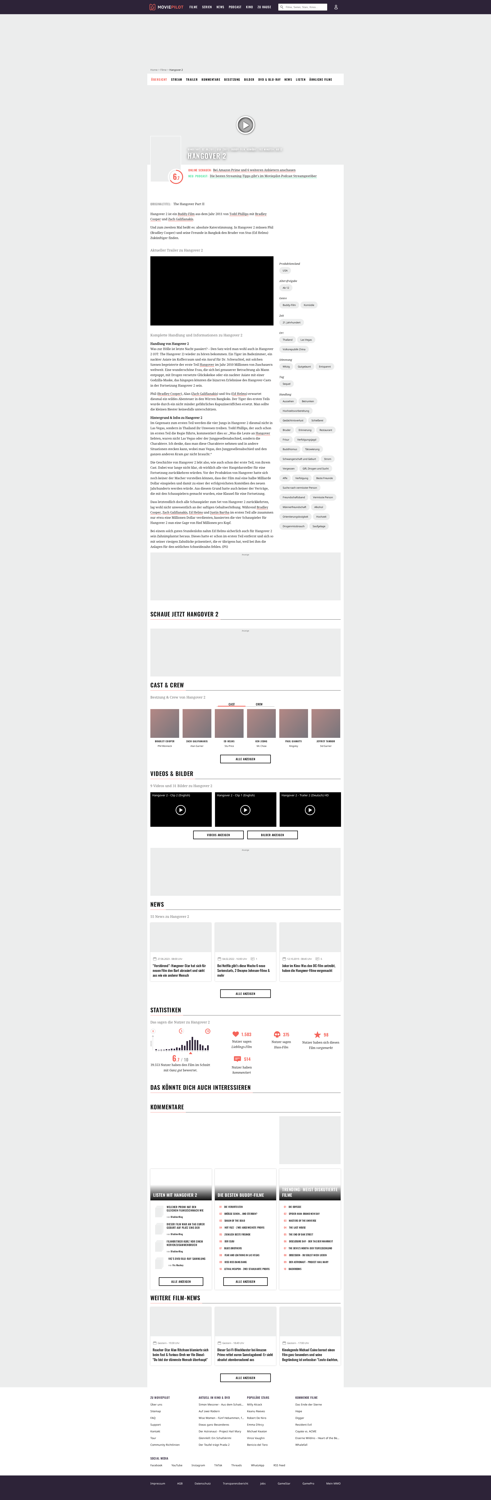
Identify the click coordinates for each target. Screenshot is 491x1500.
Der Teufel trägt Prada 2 (214, 1445)
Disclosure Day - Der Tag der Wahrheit (311, 1241)
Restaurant (326, 430)
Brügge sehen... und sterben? (240, 1214)
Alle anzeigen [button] (245, 759)
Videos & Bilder (171, 773)
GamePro (308, 1483)
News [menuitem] (220, 7)
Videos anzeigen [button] (218, 835)
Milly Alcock (254, 1404)
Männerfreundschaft (294, 507)
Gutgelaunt (304, 366)
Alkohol (318, 507)
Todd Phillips (239, 214)
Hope (298, 1411)
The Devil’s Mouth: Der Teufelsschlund (310, 1248)
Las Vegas (306, 339)
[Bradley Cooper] (164, 723)
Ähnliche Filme (320, 79)
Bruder (287, 430)
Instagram (198, 1465)
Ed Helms (239, 394)
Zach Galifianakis (180, 219)
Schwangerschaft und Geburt (299, 459)
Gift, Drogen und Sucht (316, 468)
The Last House (297, 1227)
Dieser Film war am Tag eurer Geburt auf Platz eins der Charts (186, 1227)
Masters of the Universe (302, 1220)
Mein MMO (333, 1483)
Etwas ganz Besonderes (214, 1424)
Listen (301, 79)
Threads (236, 1465)
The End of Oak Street (301, 1234)
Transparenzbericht (235, 1483)
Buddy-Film (289, 305)
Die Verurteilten (233, 1207)
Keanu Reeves (256, 1411)
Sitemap (155, 1411)
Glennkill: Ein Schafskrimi (215, 1438)
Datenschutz (203, 1483)
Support (155, 1424)
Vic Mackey (177, 1265)
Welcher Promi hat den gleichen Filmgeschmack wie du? (185, 1210)
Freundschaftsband (294, 497)
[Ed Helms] (229, 723)
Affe (285, 478)
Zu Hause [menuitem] (264, 7)
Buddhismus (290, 449)
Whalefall (301, 1445)
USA (285, 270)
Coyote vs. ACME (305, 1431)
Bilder (249, 79)
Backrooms (295, 1269)
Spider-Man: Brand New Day (304, 1214)
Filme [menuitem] (193, 7)
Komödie (309, 305)
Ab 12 (286, 287)
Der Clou (229, 1241)
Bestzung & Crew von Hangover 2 (177, 697)
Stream (176, 79)
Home (153, 70)
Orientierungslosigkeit (295, 516)
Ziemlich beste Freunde (237, 1234)
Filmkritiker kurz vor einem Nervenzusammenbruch (185, 1243)
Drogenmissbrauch (294, 526)
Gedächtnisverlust (293, 420)
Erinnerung (305, 430)
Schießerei (317, 420)
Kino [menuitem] (249, 7)
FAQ (153, 1418)
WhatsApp (257, 1465)
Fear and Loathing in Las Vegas (242, 1255)
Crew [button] (259, 704)
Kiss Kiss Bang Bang (236, 1262)
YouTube (176, 1465)
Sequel (286, 383)
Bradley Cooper (169, 394)
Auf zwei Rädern (209, 1411)
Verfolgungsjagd (306, 439)
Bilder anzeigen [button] (272, 835)
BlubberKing (177, 1216)
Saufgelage (319, 526)
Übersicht (159, 79)
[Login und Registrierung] (336, 7)
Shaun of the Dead (234, 1220)
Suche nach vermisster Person (300, 487)
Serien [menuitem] (207, 7)
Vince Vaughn (256, 1438)
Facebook (156, 1465)
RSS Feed (279, 1465)
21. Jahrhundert (292, 322)
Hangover (207, 364)
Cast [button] (232, 704)
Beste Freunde (324, 478)
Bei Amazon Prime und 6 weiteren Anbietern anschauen (254, 170)
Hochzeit (321, 516)
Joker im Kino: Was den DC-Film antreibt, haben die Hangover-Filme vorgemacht (308, 968)
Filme (163, 70)
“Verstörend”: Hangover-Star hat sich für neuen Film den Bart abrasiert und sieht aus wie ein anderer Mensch (179, 970)
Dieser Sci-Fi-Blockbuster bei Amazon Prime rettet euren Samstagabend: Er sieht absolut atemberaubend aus (245, 1354)
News (288, 79)
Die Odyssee (295, 1207)
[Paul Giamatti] (293, 723)
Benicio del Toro (257, 1445)
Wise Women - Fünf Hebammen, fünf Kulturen (221, 1418)
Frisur (286, 439)
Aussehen (288, 401)
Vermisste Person (323, 497)
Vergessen (289, 468)
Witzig (286, 366)
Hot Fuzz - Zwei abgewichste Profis (244, 1227)
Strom (327, 459)
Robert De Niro (256, 1418)
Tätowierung (312, 449)
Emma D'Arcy (255, 1424)
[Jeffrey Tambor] (325, 723)
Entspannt (325, 366)
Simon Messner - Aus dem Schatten (221, 1404)
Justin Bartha (219, 512)
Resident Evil (303, 1424)
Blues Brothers (233, 1248)
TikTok (218, 1465)
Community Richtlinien (165, 1445)
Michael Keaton (257, 1431)
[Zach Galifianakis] (197, 723)
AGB (180, 1483)
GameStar (284, 1483)
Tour (153, 1438)
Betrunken (308, 401)
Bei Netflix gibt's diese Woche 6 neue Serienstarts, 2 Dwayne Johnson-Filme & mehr (243, 970)
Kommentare (211, 79)
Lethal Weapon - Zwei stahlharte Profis (247, 1269)
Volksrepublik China (294, 349)
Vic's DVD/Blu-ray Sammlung (187, 1259)
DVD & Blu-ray (269, 79)
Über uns (156, 1404)
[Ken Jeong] (261, 723)
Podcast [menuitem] (235, 7)
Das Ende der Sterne (308, 1404)
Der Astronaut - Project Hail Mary (309, 1262)
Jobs (263, 1483)
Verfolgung (301, 478)
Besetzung (232, 79)
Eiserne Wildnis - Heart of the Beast (318, 1438)
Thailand (287, 339)
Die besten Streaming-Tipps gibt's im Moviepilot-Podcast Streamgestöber (263, 176)
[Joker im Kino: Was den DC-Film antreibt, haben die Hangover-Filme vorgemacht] (310, 937)
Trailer (192, 79)
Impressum (157, 1483)
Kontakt (155, 1431)
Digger (299, 1418)
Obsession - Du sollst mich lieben (308, 1255)
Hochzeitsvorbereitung (296, 411)
